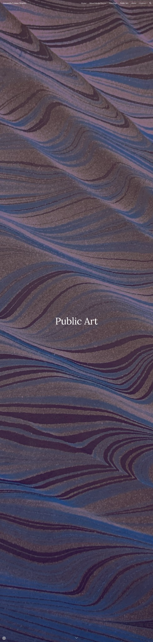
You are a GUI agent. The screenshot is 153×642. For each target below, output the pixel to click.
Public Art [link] (124, 3)
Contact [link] (142, 3)
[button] (150, 3)
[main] (76, 321)
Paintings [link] (113, 3)
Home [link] (83, 3)
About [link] (133, 3)
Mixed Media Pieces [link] (97, 3)
